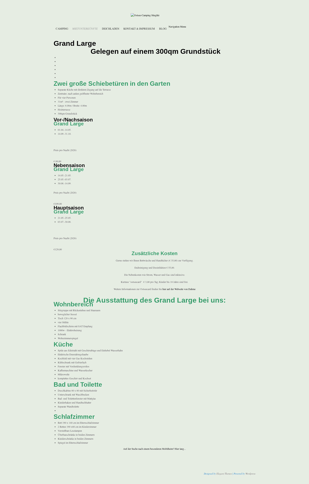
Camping (62, 28)
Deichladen (110, 28)
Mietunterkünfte (85, 28)
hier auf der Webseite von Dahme (178, 289)
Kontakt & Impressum (139, 28)
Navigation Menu (177, 26)
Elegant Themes (224, 473)
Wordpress (250, 473)
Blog (162, 28)
